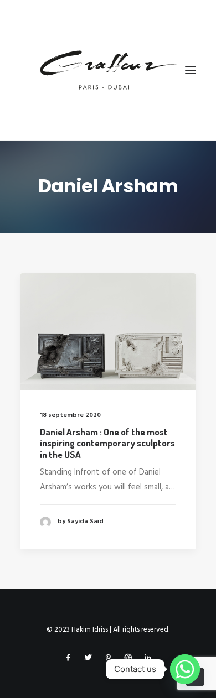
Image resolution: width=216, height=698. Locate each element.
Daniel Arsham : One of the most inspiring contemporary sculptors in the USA (107, 443)
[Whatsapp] (185, 669)
